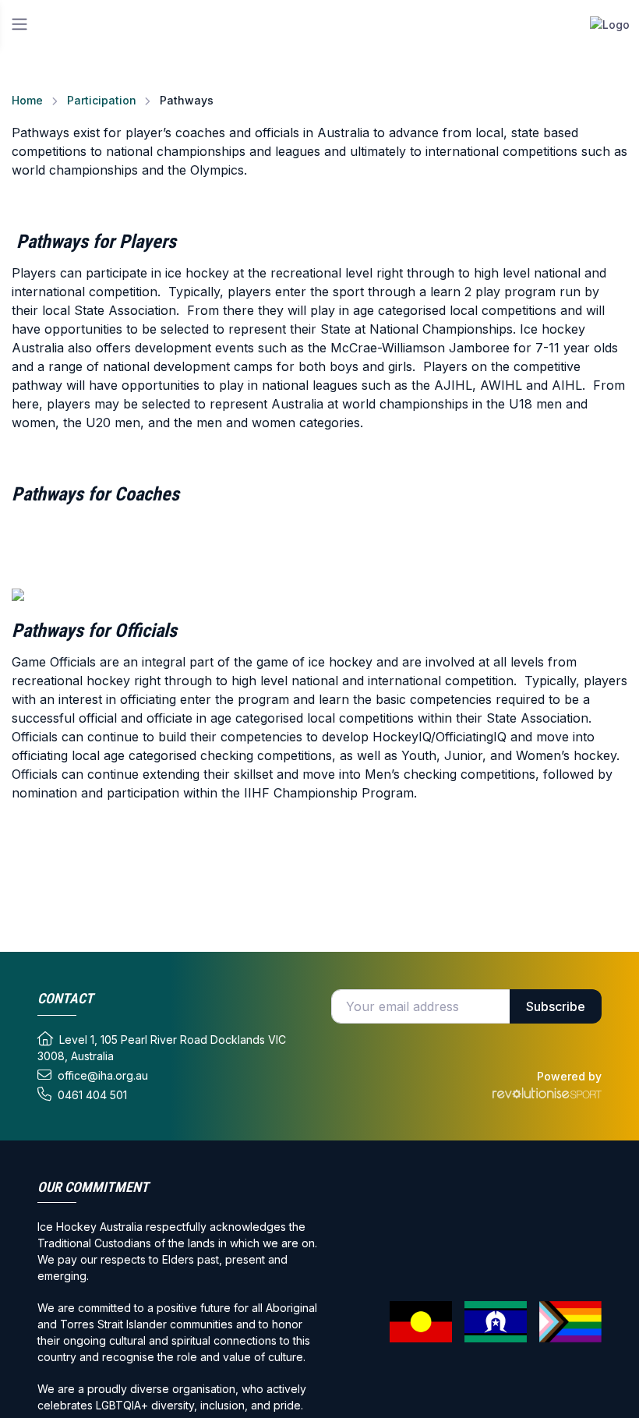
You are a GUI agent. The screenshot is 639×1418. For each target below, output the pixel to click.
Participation (101, 100)
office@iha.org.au (103, 1075)
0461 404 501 (92, 1095)
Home (27, 100)
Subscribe (555, 1006)
